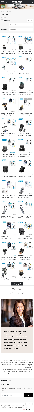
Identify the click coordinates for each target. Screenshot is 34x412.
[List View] (31, 20)
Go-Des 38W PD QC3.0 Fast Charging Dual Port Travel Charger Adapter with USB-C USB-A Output (8, 93)
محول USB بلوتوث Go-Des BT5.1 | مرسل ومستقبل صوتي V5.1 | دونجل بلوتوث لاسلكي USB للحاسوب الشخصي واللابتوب (25, 52)
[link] (8, 43)
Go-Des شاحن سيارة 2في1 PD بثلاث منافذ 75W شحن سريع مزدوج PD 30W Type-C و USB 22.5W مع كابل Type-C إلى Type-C (8, 279)
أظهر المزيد (18, 284)
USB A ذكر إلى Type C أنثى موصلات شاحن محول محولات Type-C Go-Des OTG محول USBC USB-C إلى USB (8, 73)
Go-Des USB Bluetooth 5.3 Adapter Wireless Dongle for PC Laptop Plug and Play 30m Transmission (25, 114)
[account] (32, 2)
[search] (6, 2)
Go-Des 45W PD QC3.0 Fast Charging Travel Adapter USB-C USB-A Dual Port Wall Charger (25, 93)
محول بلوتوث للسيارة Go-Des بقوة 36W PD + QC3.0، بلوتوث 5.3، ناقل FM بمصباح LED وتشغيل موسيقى (8, 258)
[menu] (2, 2)
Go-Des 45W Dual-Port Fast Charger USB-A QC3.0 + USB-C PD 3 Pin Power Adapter (8, 176)
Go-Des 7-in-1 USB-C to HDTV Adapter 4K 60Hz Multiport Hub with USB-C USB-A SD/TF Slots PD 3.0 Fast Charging (24, 217)
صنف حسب (4, 29)
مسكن (2, 11)
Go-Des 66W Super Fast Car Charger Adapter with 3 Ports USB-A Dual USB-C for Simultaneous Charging (8, 114)
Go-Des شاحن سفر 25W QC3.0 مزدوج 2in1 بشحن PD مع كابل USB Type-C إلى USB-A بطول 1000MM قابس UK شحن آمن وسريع (24, 258)
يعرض (2, 25)
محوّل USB (8, 11)
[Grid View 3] (28, 20)
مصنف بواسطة (7, 20)
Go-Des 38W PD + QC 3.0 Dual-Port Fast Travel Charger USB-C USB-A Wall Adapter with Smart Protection (8, 196)
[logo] (17, 2)
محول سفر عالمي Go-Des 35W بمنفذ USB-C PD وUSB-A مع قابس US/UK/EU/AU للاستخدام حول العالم (25, 237)
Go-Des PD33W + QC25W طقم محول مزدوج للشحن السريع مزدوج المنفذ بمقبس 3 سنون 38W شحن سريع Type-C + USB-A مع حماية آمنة (25, 279)
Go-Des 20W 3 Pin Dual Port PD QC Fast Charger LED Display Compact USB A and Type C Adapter (8, 155)
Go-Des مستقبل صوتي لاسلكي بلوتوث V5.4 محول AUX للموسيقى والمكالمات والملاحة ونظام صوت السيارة (8, 237)
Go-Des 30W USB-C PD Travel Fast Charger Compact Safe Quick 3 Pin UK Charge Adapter (25, 155)
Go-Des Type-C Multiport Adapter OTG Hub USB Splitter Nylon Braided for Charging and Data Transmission (8, 134)
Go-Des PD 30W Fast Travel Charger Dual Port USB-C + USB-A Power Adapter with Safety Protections (25, 176)
